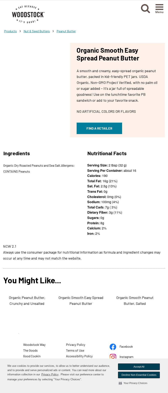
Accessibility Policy (79, 356)
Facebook (126, 347)
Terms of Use (75, 350)
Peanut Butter (66, 31)
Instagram (126, 357)
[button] (133, 383)
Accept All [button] (139, 366)
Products (10, 31)
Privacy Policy (50, 375)
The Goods (30, 350)
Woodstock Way (34, 344)
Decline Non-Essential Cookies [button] (138, 375)
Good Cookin (32, 356)
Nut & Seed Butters (37, 31)
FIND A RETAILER (99, 128)
